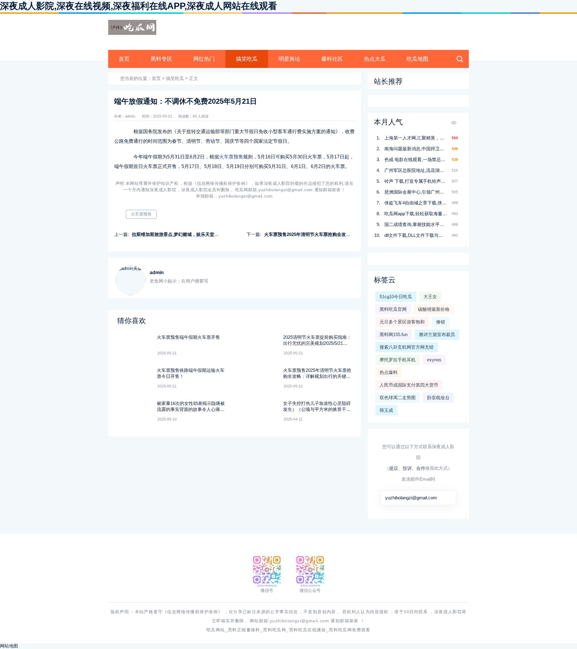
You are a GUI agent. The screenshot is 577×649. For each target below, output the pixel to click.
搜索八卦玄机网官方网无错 (407, 347)
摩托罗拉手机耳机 (398, 359)
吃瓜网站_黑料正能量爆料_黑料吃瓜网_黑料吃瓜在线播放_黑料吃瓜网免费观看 (288, 629)
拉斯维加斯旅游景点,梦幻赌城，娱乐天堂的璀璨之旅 (184, 234)
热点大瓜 (375, 59)
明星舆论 (289, 59)
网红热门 (204, 59)
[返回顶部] (558, 577)
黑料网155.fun (394, 334)
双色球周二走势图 (398, 397)
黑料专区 (161, 59)
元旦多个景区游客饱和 (402, 321)
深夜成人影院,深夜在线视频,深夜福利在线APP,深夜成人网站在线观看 (138, 6)
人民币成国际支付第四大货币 (409, 384)
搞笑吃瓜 (247, 59)
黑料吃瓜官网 (393, 309)
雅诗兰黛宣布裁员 (437, 334)
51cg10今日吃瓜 (396, 296)
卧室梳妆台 (438, 397)
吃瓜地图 (417, 59)
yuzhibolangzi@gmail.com (411, 497)
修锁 (440, 321)
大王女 (430, 296)
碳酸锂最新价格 (434, 309)
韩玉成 (386, 410)
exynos (434, 359)
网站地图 (9, 645)
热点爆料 (389, 372)
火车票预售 (231, 156)
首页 (124, 59)
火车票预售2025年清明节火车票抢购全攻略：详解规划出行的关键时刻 (334, 234)
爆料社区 (332, 59)
